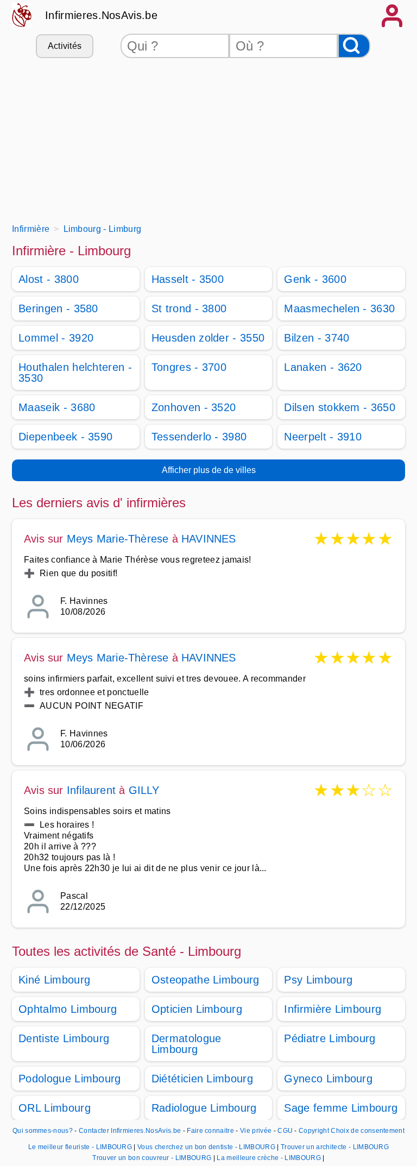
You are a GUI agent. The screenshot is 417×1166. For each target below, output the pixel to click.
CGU (285, 1131)
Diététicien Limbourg (202, 1079)
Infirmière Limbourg (332, 1009)
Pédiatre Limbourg (329, 1038)
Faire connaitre (210, 1131)
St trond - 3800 (189, 308)
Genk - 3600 (315, 279)
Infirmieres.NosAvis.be (101, 15)
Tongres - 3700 (188, 367)
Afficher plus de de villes (209, 470)
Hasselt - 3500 (187, 279)
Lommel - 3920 (55, 338)
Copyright (314, 1131)
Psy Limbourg (318, 980)
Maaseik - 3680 (56, 407)
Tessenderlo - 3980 (199, 437)
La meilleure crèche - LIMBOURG (269, 1158)
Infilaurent (91, 790)
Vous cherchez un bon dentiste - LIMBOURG (206, 1147)
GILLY (144, 790)
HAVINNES (208, 539)
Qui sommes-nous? (42, 1131)
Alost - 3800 (48, 279)
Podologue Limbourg (69, 1079)
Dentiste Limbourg (63, 1038)
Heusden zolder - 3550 (208, 338)
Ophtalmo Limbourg (67, 1009)
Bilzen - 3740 (316, 338)
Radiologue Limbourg (204, 1108)
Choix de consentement (368, 1131)
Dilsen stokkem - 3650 (339, 407)
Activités (65, 46)
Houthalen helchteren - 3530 (75, 372)
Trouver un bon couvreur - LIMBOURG (151, 1158)
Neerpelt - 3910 (323, 437)
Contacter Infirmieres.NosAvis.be (130, 1131)
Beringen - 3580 (58, 308)
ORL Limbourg (54, 1108)
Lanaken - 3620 (323, 367)
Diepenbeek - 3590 (65, 437)
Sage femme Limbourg (340, 1108)
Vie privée (255, 1131)
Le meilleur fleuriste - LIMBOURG (80, 1147)
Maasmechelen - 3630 (339, 308)
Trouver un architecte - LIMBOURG (335, 1147)
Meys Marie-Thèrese (118, 539)
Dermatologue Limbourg (186, 1043)
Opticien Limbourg (196, 1009)
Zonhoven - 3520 (193, 407)
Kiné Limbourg (54, 980)
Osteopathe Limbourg (205, 980)
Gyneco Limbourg (328, 1079)
